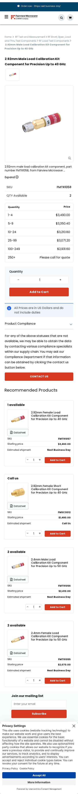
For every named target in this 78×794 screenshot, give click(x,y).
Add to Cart (39, 292)
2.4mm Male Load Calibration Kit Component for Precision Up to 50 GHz (49, 562)
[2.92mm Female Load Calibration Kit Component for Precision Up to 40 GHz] (18, 418)
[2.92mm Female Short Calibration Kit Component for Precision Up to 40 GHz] (18, 492)
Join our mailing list (27, 696)
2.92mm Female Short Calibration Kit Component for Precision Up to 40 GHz (49, 489)
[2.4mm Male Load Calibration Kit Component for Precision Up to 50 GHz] (18, 565)
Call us (12, 478)
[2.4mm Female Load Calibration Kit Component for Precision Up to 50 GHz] (18, 639)
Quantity (16, 272)
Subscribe (39, 714)
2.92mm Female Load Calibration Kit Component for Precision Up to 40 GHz (49, 415)
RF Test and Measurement (30, 36)
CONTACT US (39, 376)
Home (8, 36)
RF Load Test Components (54, 40)
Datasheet (20, 432)
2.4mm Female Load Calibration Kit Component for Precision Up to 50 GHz (49, 636)
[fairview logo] (24, 17)
